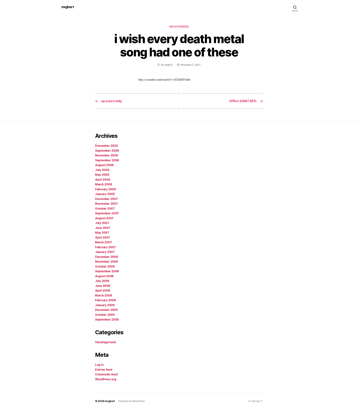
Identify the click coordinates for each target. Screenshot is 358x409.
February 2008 (105, 189)
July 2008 (102, 170)
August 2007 (104, 218)
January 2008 (105, 194)
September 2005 (107, 319)
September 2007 (107, 213)
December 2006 (106, 257)
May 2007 (102, 232)
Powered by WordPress (131, 401)
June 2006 (102, 286)
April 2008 (102, 179)
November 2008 (106, 155)
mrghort (68, 7)
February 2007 (105, 247)
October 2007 (105, 208)
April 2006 (102, 290)
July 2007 (102, 223)
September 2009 (107, 150)
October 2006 (105, 266)
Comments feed (106, 374)
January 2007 (105, 252)
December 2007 (106, 199)
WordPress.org (105, 379)
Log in (99, 364)
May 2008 (102, 174)
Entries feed (103, 369)
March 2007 (103, 242)
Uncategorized (179, 26)
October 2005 (105, 315)
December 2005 (106, 310)
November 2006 (106, 261)
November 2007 (106, 203)
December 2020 (106, 145)
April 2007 (102, 237)
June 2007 (102, 228)
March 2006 (103, 295)
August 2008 (104, 165)
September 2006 (107, 271)
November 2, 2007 (191, 64)
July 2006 (102, 281)
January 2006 (105, 305)
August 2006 (104, 276)
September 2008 (107, 160)
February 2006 (105, 300)
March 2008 (103, 184)
